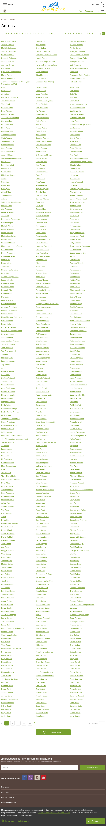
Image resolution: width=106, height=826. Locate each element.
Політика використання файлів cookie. (54, 813)
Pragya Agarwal (76, 182)
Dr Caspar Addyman (44, 155)
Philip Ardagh (6, 405)
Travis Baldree (76, 591)
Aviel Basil (40, 699)
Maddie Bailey (7, 564)
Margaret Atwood (77, 483)
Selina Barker (75, 642)
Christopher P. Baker (44, 574)
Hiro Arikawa (41, 408)
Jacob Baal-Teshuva (78, 520)
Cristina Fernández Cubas (46, 55)
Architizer (74, 402)
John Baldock (41, 591)
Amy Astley (40, 469)
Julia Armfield (41, 419)
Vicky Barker (6, 645)
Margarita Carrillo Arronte (11, 435)
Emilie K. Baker (7, 577)
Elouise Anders (76, 314)
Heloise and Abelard (9, 97)
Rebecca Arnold (42, 429)
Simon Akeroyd (76, 209)
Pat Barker (5, 642)
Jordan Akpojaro (42, 216)
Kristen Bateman (42, 709)
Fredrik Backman (43, 534)
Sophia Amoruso (76, 307)
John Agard (40, 182)
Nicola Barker (75, 638)
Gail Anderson (7, 321)
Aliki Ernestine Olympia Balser (82, 605)
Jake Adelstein (41, 158)
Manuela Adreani (77, 172)
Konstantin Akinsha (43, 212)
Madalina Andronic (77, 348)
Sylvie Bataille (7, 706)
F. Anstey (39, 371)
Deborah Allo (6, 290)
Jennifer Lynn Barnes (44, 652)
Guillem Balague (42, 584)
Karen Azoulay (76, 513)
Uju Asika (5, 456)
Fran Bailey (6, 557)
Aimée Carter (75, 48)
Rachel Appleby (42, 388)
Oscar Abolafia (42, 104)
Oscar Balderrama (77, 588)
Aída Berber (41, 45)
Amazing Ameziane (9, 307)
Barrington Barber (77, 621)
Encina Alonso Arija (9, 408)
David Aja (39, 206)
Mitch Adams (75, 141)
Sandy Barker (41, 642)
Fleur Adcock (41, 151)
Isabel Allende (7, 280)
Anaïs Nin (74, 72)
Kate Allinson (75, 283)
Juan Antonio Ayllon (78, 510)
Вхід (80, 11)
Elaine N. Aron (76, 429)
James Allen (41, 270)
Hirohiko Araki (75, 392)
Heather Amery (76, 304)
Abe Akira (5, 216)
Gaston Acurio (75, 128)
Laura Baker (75, 577)
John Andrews (7, 348)
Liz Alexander (75, 250)
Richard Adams (7, 145)
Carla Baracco (76, 618)
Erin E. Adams (75, 138)
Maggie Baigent (7, 550)
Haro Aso (73, 459)
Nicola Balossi (7, 605)
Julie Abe (73, 94)
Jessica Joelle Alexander (80, 246)
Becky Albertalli (7, 229)
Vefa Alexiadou (42, 253)
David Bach (74, 527)
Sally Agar (5, 182)
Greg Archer (41, 398)
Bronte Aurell (75, 493)
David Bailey (41, 554)
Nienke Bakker (76, 581)
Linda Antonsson (77, 378)
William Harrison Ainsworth (12, 202)
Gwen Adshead (42, 175)
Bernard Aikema (42, 199)
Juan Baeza (6, 544)
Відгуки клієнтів (7, 797)
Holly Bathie (6, 713)
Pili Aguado (74, 185)
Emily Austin (75, 500)
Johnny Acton (41, 128)
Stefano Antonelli (8, 378)
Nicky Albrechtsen (77, 233)
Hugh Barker (6, 638)
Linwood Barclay (76, 628)
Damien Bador (41, 540)
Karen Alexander (42, 250)
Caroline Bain (75, 567)
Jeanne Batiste (42, 713)
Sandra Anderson (43, 331)
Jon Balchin (74, 584)
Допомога (89, 11)
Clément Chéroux (43, 51)
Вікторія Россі (41, 41)
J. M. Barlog (75, 645)
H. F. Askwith (6, 459)
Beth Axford (74, 506)
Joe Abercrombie (8, 101)
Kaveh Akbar (41, 209)
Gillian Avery (6, 503)
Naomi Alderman (77, 239)
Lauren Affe (40, 179)
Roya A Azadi (6, 513)
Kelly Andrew (41, 344)
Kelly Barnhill (6, 659)
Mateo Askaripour (77, 456)
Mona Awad (40, 506)
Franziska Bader (42, 537)
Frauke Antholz (76, 371)
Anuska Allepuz (42, 280)
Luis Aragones (76, 388)
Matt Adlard (6, 168)
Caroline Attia (75, 479)
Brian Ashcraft (41, 446)
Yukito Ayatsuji (41, 510)
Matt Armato (75, 415)
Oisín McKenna (42, 72)
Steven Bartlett (7, 692)
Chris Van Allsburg (77, 290)
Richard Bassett (7, 703)
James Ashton (41, 452)
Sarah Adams (75, 145)
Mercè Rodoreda (8, 78)
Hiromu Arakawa (8, 392)
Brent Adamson (76, 148)
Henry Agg (5, 185)
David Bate (40, 706)
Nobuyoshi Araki (7, 395)
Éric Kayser (6, 68)
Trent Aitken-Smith (77, 202)
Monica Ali (5, 260)
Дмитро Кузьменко (78, 41)
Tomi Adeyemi (41, 162)
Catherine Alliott (7, 287)
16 (24, 723)
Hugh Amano (41, 300)
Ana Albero (74, 222)
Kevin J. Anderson (43, 324)
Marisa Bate (6, 709)
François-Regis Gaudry (45, 61)
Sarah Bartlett (75, 689)
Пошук (95, 5)
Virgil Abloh (5, 104)
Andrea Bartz (6, 696)
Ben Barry (5, 682)
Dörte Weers (41, 78)
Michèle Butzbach (8, 48)
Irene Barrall (75, 662)
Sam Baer (74, 540)
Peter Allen (5, 273)
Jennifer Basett (42, 696)
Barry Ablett (74, 101)
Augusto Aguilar (42, 189)
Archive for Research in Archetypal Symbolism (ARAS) (15, 83)
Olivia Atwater (41, 483)
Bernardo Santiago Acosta (80, 124)
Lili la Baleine (41, 594)
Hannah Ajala (75, 206)
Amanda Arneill (76, 422)
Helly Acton (5, 128)
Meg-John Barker (43, 638)
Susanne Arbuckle (77, 395)
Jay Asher (74, 446)
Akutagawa (74, 216)
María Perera (6, 75)
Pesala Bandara (7, 611)
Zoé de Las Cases (8, 51)
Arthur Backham (7, 534)
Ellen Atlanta (41, 479)
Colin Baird (40, 571)
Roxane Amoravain (43, 307)
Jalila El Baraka (7, 621)
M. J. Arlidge (6, 415)
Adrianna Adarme (8, 151)
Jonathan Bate (76, 706)
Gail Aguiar (5, 189)
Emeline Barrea (42, 665)
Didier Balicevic (7, 598)
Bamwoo (73, 608)
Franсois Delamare (9, 58)
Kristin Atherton (76, 473)
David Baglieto (76, 547)
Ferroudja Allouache (44, 290)
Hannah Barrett (7, 672)
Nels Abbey (5, 91)
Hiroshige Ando (76, 337)
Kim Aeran (74, 175)
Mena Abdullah (42, 94)
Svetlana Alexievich (78, 253)
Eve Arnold (74, 425)
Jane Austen (75, 496)
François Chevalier (77, 51)
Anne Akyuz (75, 219)
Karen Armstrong (77, 419)
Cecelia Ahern (41, 192)
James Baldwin (7, 594)
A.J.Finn (4, 87)
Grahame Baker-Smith (45, 581)
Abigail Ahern (6, 192)
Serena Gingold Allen (9, 277)
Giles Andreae (41, 341)
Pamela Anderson (8, 327)
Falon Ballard (75, 598)
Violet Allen (40, 277)
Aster (3, 469)
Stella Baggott (41, 544)
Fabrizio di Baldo (8, 591)
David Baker (75, 574)
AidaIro (4, 199)
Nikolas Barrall (7, 665)
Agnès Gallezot (7, 61)
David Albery (75, 229)
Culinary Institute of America (47, 304)
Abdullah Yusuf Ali (43, 256)
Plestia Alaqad (7, 222)
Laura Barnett (7, 655)
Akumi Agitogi (41, 185)
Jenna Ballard (7, 601)
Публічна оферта (8, 802)
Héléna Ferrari (76, 82)
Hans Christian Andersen (11, 317)
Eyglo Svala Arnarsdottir (45, 422)
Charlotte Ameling (8, 304)
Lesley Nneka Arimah (10, 412)
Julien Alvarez (75, 297)
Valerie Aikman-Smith (78, 199)
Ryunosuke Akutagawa (10, 219)
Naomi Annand (76, 361)
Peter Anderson (42, 327)
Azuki (3, 517)
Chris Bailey (6, 554)
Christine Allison (42, 287)
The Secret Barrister (9, 679)
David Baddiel (7, 537)
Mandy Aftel (75, 179)
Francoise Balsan (43, 605)
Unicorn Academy (77, 114)
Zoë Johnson (75, 65)
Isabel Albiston (7, 233)
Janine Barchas (42, 628)
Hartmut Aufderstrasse (45, 490)
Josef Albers (41, 226)
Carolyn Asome (7, 463)
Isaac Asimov (41, 456)
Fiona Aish (40, 202)
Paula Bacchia (41, 527)
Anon (3, 368)
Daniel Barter (41, 686)
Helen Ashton (6, 452)
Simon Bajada (75, 571)
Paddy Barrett (75, 672)
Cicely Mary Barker (9, 635)
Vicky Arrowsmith (43, 435)
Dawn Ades (5, 162)
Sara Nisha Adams (43, 145)
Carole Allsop (6, 293)
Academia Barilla (42, 632)
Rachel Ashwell (76, 452)
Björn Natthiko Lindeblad (11, 72)
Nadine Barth (75, 686)
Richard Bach (6, 530)
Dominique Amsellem (9, 310)
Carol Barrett (41, 669)
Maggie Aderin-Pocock (79, 158)
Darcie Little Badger (78, 537)
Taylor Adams (41, 148)
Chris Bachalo (41, 530)
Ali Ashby (5, 446)
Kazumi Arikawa (76, 408)
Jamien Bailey (41, 561)
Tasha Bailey (6, 567)
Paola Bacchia (7, 527)
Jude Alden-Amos (43, 239)
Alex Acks (39, 124)
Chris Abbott (41, 91)
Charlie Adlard (75, 165)
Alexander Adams (8, 135)
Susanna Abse (41, 114)
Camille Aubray (42, 486)
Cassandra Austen (43, 496)
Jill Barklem (40, 645)
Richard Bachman (77, 530)
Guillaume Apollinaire (78, 385)
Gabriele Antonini (43, 378)
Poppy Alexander (8, 253)
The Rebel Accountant (10, 118)
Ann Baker (5, 574)
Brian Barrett (6, 669)
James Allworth (76, 293)
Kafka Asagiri (75, 439)
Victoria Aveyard (7, 506)
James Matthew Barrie (45, 676)
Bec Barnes (6, 652)
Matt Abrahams (42, 108)
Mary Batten (75, 716)
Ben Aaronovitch (42, 87)
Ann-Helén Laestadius (79, 68)
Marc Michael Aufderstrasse (81, 490)
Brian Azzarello (76, 517)
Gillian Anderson (42, 321)
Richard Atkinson (77, 476)
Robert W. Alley (7, 283)
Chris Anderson (42, 317)
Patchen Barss (7, 686)
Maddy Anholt (41, 361)
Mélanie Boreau (76, 45)
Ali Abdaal (5, 94)
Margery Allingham (43, 283)
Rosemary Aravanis (44, 395)
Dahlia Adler (41, 168)
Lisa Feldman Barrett (44, 672)
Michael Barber (76, 625)
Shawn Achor (6, 121)
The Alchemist (41, 236)
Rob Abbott (74, 91)
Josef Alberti (41, 229)
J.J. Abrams (40, 111)
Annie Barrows (76, 679)
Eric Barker (74, 635)
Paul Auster (40, 500)
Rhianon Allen (41, 273)
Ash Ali (72, 256)
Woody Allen (75, 277)
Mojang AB (74, 87)
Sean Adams (6, 148)
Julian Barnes (75, 652)
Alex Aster (74, 466)
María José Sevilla (8, 41)
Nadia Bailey (41, 564)
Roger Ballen (41, 601)
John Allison (75, 287)
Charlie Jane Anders (44, 314)
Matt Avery (74, 503)
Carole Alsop (41, 297)
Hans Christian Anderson (80, 321)
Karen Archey (41, 402)
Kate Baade (40, 520)
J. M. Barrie (6, 676)
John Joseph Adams (44, 141)
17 (30, 723)
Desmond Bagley (77, 544)
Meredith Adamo (76, 131)
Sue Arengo (40, 405)
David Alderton (42, 243)
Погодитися (96, 821)
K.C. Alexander (7, 250)
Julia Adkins (40, 165)
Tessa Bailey (41, 567)
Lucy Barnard (75, 648)
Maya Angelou (7, 358)
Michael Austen (7, 500)
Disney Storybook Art (78, 435)
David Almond (7, 297)
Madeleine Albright (8, 236)
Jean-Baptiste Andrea (10, 341)
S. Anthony (5, 375)
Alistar (38, 263)
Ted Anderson (41, 334)
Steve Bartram (76, 692)
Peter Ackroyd (7, 124)
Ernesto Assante (76, 463)
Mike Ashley (40, 449)
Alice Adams (41, 135)
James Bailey (6, 561)
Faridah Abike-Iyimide (44, 101)
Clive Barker (41, 635)
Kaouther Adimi (7, 165)
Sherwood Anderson (78, 331)
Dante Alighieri (7, 263)
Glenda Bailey (41, 557)
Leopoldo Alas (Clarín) (45, 82)
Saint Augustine (7, 493)
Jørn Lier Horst (7, 65)
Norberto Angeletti (43, 354)
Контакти (5, 787)
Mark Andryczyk (42, 351)
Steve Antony (6, 381)
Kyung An (39, 310)
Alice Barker (75, 632)
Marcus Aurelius (42, 493)
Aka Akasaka (6, 209)
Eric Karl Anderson (77, 317)
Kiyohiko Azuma (42, 517)
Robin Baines (6, 571)
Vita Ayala (5, 510)
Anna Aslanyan (42, 459)
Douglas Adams (42, 138)
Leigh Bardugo (7, 632)
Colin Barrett (75, 669)
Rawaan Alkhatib (77, 263)
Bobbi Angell (75, 354)
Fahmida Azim (41, 513)
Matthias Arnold (7, 429)
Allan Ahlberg (75, 192)
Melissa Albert (75, 226)
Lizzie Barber (41, 625)
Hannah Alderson (8, 243)
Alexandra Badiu (8, 540)
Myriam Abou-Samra (78, 104)
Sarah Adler (6, 172)
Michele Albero (7, 226)
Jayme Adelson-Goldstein (11, 158)
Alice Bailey (40, 550)
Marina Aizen (6, 206)
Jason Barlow (41, 648)
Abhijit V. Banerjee (8, 615)
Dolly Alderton (75, 243)
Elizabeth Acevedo (77, 118)
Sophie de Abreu (77, 111)
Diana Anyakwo (42, 381)
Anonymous (75, 368)
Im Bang (39, 615)
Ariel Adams (75, 135)
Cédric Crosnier (7, 55)
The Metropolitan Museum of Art (14, 439)
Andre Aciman (41, 121)
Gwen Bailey (75, 557)
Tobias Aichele (41, 195)
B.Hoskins (5, 520)
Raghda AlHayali (8, 256)
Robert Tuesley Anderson (11, 331)
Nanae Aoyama (7, 385)
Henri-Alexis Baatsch (9, 523)
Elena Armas (41, 415)
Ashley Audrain (7, 490)
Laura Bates (75, 709)
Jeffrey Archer (75, 398)
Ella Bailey (74, 554)
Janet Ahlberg (7, 195)
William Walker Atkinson (11, 479)
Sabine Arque (6, 432)
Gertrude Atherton (43, 473)
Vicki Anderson (7, 337)
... (18, 723)
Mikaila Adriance (8, 175)
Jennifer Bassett (76, 699)
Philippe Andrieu (42, 348)
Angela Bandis (76, 611)
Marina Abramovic (77, 108)
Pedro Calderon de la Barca (12, 628)
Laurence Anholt (8, 361)
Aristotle (39, 412)
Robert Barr (6, 662)
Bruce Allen (40, 266)
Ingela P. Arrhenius (77, 432)
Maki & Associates (8, 466)
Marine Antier (41, 375)
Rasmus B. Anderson (78, 327)
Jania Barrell (75, 665)
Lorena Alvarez (7, 300)
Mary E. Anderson (77, 324)
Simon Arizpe (75, 412)
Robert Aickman (76, 195)
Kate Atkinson (41, 476)
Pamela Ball (40, 598)
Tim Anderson (75, 334)
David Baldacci (42, 588)
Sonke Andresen (8, 344)
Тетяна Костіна (7, 45)
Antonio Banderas (43, 611)
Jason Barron (41, 679)
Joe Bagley (5, 547)
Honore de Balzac (43, 608)
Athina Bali (74, 594)
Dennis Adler (75, 168)
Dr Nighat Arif (75, 405)
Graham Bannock (43, 618)
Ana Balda (5, 588)
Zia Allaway (5, 266)
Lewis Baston (41, 703)
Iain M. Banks (6, 618)
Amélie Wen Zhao (77, 78)
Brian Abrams (6, 111)
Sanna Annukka (76, 364)
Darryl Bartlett (7, 689)
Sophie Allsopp (42, 293)
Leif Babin (74, 523)
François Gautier (77, 61)
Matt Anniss (40, 364)
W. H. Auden (75, 486)
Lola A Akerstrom (8, 212)
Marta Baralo (41, 621)
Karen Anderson (7, 324)
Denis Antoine (75, 375)
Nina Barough (41, 659)
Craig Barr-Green (43, 662)
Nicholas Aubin (7, 486)
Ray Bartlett (40, 689)
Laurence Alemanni (43, 246)
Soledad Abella (42, 97)
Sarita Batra (6, 716)
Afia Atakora (6, 473)
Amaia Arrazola (42, 432)
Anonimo (39, 368)
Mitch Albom (41, 233)
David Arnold (41, 425)
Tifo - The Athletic (8, 476)
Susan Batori (75, 713)
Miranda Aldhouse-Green (11, 246)
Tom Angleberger (43, 358)
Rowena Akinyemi (77, 212)
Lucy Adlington (42, 172)
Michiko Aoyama (76, 381)
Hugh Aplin (40, 385)
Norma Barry (75, 682)
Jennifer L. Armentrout (10, 419)
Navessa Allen (75, 270)
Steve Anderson (7, 334)
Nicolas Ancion (7, 314)
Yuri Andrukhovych (8, 351)
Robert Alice (75, 260)
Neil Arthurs (40, 439)
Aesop (3, 179)
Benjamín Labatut (43, 68)
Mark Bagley (41, 547)
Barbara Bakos (7, 584)
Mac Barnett (41, 655)
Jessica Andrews (77, 344)
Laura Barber (6, 625)
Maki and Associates (44, 466)
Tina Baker (5, 581)
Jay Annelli (5, 364)
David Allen (74, 266)
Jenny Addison (7, 155)
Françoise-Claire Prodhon (80, 75)
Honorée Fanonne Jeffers (46, 65)
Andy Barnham (76, 655)
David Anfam (75, 351)
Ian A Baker (40, 577)
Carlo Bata (74, 703)
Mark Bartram (41, 692)
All (103, 34)
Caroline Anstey (7, 371)
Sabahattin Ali (41, 260)
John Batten (41, 716)
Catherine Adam (7, 131)
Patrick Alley (75, 280)
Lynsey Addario (76, 151)
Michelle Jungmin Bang (79, 615)
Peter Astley (75, 469)
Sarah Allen (74, 273)
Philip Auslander (7, 496)
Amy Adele (74, 155)
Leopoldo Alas (41, 222)
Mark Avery (40, 503)
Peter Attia (5, 483)
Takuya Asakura (7, 442)
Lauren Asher (6, 449)
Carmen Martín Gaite (78, 58)
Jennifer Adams (7, 141)
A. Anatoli (74, 310)
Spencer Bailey (76, 564)
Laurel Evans (41, 58)
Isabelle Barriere (76, 676)
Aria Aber (73, 97)
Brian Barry (40, 682)
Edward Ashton (76, 449)
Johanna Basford (77, 696)
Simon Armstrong (8, 422)
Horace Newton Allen (9, 270)
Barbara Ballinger (77, 601)
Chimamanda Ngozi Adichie (81, 162)
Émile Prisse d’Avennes (79, 55)
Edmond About (7, 108)
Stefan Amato (75, 300)
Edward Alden (7, 239)
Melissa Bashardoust (9, 699)
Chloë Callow (41, 48)
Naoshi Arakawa (42, 392)
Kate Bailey (74, 561)
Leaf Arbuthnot (7, 398)
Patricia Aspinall (42, 463)
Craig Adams (6, 138)
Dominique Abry (7, 114)
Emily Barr (74, 659)
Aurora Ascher (76, 442)
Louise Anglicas (76, 358)
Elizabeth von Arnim (9, 425)
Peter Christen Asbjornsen (46, 442)
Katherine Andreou (77, 341)
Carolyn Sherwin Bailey (79, 550)
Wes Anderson (42, 337)
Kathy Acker (75, 121)
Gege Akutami (41, 219)
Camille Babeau (42, 523)
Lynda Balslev (7, 608)
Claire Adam (41, 131)
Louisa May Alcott (77, 236)
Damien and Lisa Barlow (11, 648)
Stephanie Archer (8, 402)
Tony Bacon (75, 534)
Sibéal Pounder (42, 75)
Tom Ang (4, 354)
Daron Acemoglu (42, 118)
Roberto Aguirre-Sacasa (80, 189)
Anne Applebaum (8, 388)
